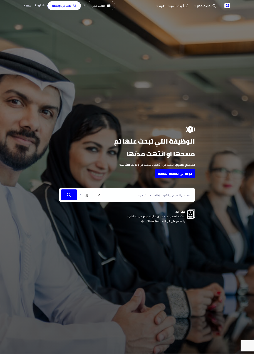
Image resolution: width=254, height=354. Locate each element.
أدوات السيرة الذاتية (171, 6)
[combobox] (85, 195)
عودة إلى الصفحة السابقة (175, 174)
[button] (205, 6)
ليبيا (28, 5)
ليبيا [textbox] (86, 194)
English (40, 5)
